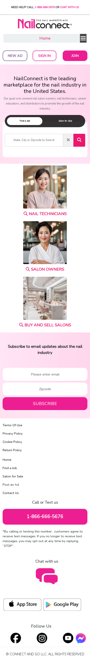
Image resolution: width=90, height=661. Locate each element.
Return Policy (12, 450)
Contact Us (11, 493)
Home (44, 38)
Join (75, 55)
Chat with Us (69, 7)
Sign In (44, 55)
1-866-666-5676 (45, 7)
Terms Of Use (12, 425)
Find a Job (10, 468)
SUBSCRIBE (45, 404)
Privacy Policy (13, 433)
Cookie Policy (12, 442)
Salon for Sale (13, 476)
